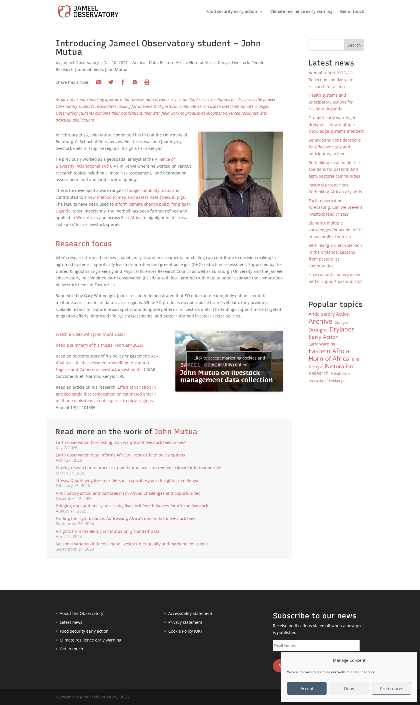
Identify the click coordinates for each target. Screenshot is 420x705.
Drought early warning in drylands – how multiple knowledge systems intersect (336, 124)
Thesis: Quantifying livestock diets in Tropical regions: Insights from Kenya (127, 480)
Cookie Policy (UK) (185, 631)
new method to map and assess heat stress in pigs (136, 197)
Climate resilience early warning (301, 11)
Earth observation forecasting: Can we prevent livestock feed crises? (121, 442)
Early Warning (322, 344)
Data (153, 62)
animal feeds (90, 69)
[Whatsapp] (134, 82)
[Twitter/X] (110, 82)
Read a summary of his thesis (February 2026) (99, 345)
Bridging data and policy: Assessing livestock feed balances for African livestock (132, 506)
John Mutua (116, 69)
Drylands (342, 329)
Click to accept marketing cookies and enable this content (229, 361)
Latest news (71, 622)
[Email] (98, 82)
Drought (318, 329)
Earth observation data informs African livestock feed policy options (120, 455)
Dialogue (341, 322)
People (257, 62)
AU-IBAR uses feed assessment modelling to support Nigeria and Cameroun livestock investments (107, 362)
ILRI (355, 359)
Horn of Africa (202, 62)
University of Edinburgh (326, 381)
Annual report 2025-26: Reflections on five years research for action (332, 79)
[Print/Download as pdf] (146, 82)
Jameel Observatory (80, 62)
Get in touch (352, 11)
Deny (349, 688)
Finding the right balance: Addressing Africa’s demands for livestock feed (126, 518)
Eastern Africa (173, 62)
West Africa (87, 217)
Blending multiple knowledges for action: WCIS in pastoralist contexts (336, 229)
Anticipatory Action (329, 314)
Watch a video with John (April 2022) (90, 334)
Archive (139, 62)
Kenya (224, 62)
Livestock (240, 62)
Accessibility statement (190, 613)
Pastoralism (340, 366)
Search (354, 45)
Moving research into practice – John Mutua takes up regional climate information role (138, 467)
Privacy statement (185, 622)
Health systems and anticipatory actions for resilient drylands (331, 102)
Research (64, 69)
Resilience (341, 373)
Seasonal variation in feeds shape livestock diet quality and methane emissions (132, 544)
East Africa (131, 217)
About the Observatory (81, 613)
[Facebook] (122, 82)
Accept (307, 688)
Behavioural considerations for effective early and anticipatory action (335, 146)
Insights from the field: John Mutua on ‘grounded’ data (107, 531)
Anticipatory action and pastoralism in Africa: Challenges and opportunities (128, 493)
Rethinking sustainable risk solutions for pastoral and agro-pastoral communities (335, 169)
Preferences (391, 688)
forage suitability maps (149, 190)
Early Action (324, 336)
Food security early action (231, 11)
